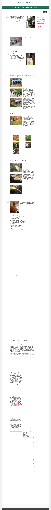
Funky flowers (14, 34)
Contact (35, 7)
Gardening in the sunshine (18, 160)
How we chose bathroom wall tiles (41, 21)
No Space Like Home (25, 3)
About (31, 7)
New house (22, 7)
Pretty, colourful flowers (18, 14)
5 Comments (7, 343)
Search (45, 12)
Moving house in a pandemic (40, 17)
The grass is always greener (19, 340)
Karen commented (17, 404)
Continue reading (13, 29)
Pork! (11, 199)
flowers (20, 75)
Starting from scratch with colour (41, 19)
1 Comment (7, 17)
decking (16, 75)
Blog (18, 7)
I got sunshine (14, 51)
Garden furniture (15, 73)
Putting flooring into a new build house (41, 26)
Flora (12, 113)
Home (15, 7)
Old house (27, 7)
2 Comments (7, 54)
